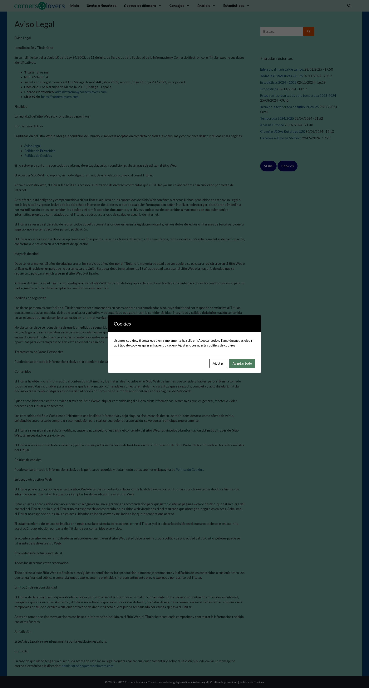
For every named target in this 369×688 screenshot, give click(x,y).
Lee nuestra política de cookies (213, 345)
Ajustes (218, 363)
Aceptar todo (242, 363)
